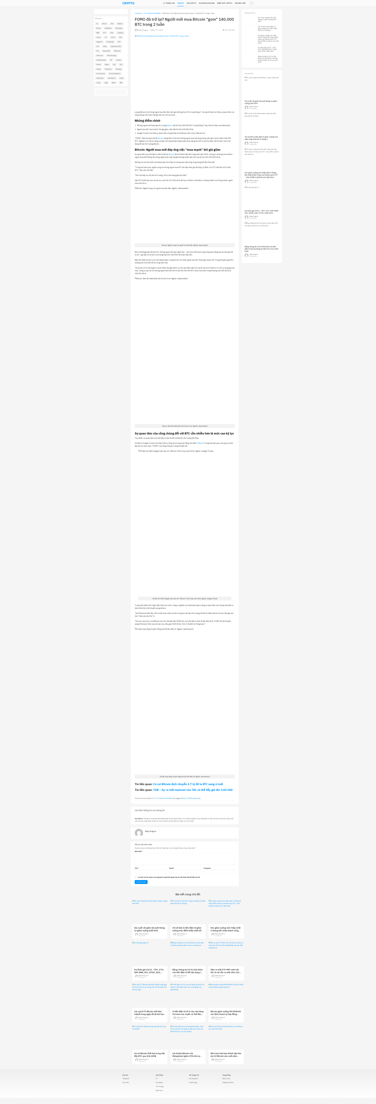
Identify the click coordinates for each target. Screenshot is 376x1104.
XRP (121, 83)
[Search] (252, 3)
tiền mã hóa (99, 78)
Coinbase (120, 33)
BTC (104, 33)
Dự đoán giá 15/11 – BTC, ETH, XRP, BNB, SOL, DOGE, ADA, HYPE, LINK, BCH (267, 49)
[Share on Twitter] (107, 92)
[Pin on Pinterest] (114, 92)
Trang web (207, 868)
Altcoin (104, 24)
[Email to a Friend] (111, 92)
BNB (97, 33)
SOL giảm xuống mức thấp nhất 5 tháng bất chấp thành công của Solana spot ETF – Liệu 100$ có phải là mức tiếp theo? (268, 39)
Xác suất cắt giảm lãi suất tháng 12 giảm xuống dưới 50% (267, 19)
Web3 (113, 83)
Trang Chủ (170, 3)
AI (97, 24)
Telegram (125, 1079)
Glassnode (197, 798)
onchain (118, 60)
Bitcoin (98, 28)
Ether (105, 46)
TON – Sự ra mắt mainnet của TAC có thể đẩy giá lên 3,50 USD (193, 790)
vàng (106, 83)
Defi (120, 37)
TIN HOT (180, 3)
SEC (114, 64)
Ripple (107, 64)
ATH (112, 24)
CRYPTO (124, 3)
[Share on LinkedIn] (118, 92)
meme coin (99, 55)
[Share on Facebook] (103, 92)
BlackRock (108, 28)
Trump (98, 83)
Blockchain (119, 28)
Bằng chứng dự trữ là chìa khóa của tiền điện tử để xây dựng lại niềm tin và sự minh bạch (268, 59)
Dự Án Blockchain (206, 3)
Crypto (98, 37)
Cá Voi (113, 37)
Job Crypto (191, 3)
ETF (119, 42)
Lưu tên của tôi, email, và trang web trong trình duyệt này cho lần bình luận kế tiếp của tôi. (169, 877)
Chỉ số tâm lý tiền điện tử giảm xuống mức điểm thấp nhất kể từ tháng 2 (267, 28)
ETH (97, 46)
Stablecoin (108, 69)
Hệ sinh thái (240, 3)
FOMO (189, 798)
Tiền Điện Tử (111, 78)
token (121, 78)
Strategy (118, 69)
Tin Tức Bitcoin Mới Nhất (152, 13)
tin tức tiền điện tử (114, 74)
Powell (98, 64)
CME (111, 33)
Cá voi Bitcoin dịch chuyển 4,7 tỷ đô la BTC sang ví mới (188, 784)
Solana (98, 69)
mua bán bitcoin (101, 60)
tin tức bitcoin (100, 74)
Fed (97, 51)
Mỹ (111, 60)
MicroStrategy (111, 55)
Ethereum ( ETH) (116, 46)
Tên (137, 868)
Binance (120, 24)
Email (171, 868)
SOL (121, 64)
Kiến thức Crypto (224, 3)
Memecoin (117, 51)
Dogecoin (99, 42)
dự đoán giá (110, 42)
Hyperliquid (106, 51)
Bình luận (138, 851)
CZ (106, 37)
